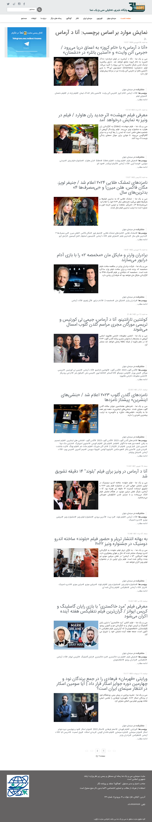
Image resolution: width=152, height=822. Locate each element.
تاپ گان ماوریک (100, 446)
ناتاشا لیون (100, 373)
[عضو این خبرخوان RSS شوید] (145, 39)
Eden (98, 161)
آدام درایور (97, 300)
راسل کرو (62, 236)
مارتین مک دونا (66, 443)
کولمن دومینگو (123, 373)
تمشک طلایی (130, 233)
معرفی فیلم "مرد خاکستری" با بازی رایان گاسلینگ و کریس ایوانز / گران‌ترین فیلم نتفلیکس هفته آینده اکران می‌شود (102, 611)
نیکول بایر (78, 373)
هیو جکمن (118, 449)
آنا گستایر (110, 373)
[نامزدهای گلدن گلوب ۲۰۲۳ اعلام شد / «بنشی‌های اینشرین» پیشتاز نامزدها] (76, 419)
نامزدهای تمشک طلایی (112, 233)
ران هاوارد (89, 161)
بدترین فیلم (124, 236)
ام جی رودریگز (66, 373)
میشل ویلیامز (134, 452)
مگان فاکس (85, 233)
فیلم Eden (107, 161)
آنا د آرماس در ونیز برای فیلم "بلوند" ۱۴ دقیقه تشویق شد (101, 474)
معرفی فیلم (140, 96)
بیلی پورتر (136, 373)
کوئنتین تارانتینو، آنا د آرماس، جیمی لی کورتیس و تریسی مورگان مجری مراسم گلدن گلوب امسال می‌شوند (103, 324)
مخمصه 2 (108, 300)
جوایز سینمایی (135, 732)
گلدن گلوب (114, 370)
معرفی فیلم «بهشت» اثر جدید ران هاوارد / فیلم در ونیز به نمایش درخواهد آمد (102, 118)
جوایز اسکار (85, 729)
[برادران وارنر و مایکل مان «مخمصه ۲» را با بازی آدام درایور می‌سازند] (76, 279)
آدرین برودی (99, 517)
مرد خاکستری (100, 657)
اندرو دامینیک (135, 520)
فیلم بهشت (119, 161)
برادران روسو (130, 660)
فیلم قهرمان (123, 729)
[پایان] (86, 751)
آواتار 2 (112, 446)
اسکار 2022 (98, 729)
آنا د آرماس (131, 93)
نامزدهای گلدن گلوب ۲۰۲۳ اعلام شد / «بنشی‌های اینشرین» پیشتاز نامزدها (104, 398)
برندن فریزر (140, 449)
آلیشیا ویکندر (111, 164)
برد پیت (110, 517)
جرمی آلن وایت (108, 93)
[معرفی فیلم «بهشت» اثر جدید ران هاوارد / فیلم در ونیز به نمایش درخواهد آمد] (76, 139)
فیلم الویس (96, 443)
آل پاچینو (87, 300)
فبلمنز (115, 443)
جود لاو (100, 164)
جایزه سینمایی (120, 732)
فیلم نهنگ (73, 446)
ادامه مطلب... (141, 100)
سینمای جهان (127, 89)
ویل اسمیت (77, 732)
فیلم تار (121, 446)
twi (8, 4)
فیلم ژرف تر (72, 93)
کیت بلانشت (61, 446)
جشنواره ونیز (69, 517)
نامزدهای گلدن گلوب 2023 (125, 440)
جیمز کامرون (80, 449)
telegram (14, 4)
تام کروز (121, 93)
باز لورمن (129, 446)
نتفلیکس (124, 587)
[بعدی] (91, 751)
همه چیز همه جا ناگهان (129, 443)
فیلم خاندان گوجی (105, 732)
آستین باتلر (95, 93)
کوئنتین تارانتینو (101, 370)
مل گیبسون (73, 236)
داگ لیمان (83, 93)
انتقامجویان (118, 660)
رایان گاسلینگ (86, 657)
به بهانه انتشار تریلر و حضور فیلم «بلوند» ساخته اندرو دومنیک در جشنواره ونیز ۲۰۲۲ (100, 541)
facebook (24, 4)
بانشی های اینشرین (75, 440)
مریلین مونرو (90, 584)
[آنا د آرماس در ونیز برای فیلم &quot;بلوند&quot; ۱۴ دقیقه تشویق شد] (76, 495)
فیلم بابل (106, 443)
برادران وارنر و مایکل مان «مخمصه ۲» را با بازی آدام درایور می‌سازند (102, 258)
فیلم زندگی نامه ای (110, 587)
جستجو (39, 9)
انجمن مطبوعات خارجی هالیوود (132, 376)
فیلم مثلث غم (85, 446)
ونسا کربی (135, 164)
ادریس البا (65, 732)
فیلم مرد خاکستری (116, 657)
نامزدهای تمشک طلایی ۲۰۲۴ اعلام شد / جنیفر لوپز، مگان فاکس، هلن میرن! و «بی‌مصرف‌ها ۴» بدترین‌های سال (102, 187)
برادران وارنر (131, 300)
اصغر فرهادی (110, 729)
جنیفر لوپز (97, 233)
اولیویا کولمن (106, 449)
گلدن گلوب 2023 (129, 370)
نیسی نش (89, 373)
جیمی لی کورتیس (73, 370)
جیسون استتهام (87, 236)
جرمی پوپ (68, 449)
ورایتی (133, 729)
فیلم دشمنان (60, 93)
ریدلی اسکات (89, 732)
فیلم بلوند (120, 517)
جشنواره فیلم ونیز (75, 161)
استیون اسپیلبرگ (82, 443)
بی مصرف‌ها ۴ (61, 233)
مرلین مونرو (78, 584)
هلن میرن (74, 233)
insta (19, 4)
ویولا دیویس (93, 449)
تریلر (143, 587)
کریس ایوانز (73, 657)
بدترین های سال (138, 236)
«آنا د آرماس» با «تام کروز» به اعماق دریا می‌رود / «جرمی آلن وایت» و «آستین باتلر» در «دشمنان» (104, 50)
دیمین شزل (140, 446)
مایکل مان (119, 300)
